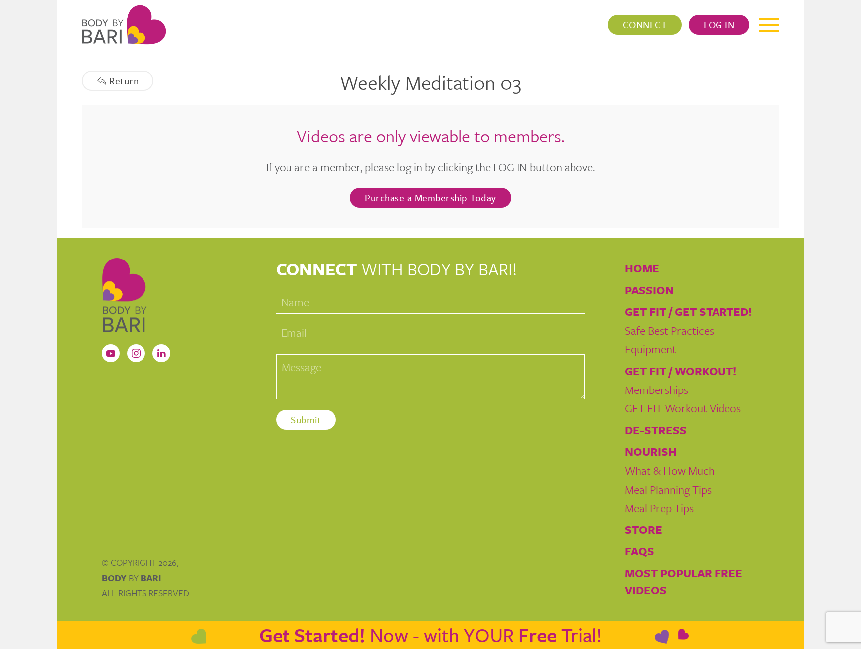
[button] (769, 25)
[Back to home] (124, 25)
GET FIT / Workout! (680, 371)
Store (643, 529)
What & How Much (670, 470)
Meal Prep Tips (659, 508)
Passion (649, 290)
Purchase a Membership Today (430, 197)
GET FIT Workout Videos (683, 408)
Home (642, 268)
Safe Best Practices (669, 330)
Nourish (651, 451)
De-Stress (656, 430)
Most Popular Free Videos (683, 581)
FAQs (639, 551)
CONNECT (645, 24)
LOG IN (719, 24)
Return (124, 80)
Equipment (650, 349)
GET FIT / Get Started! (688, 311)
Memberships (656, 390)
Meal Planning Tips (668, 489)
